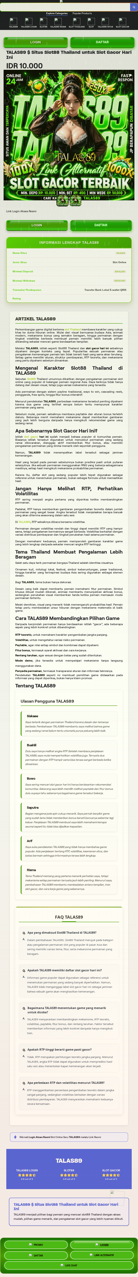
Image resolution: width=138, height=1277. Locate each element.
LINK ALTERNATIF (104, 1254)
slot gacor (31, 436)
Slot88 (32, 378)
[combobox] (65, 7)
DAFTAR (102, 42)
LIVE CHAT (71, 1265)
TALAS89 (24, 521)
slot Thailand (73, 329)
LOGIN (35, 42)
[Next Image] (131, 135)
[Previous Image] (6, 135)
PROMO (38, 1244)
